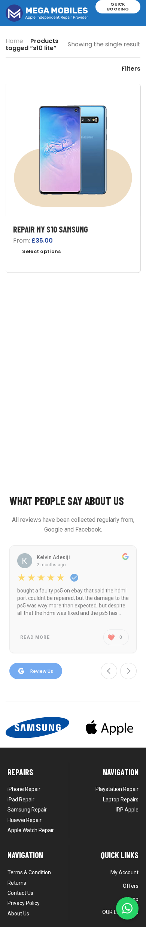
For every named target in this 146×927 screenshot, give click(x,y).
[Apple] (108, 727)
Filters (131, 69)
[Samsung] (37, 727)
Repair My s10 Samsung (50, 229)
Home (14, 41)
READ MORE (35, 637)
